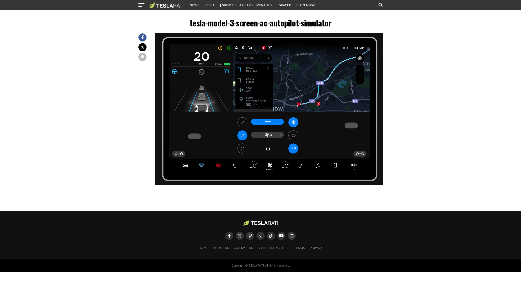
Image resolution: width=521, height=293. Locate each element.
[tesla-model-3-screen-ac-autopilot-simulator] (269, 184)
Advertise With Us (273, 248)
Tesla (210, 5)
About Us (221, 248)
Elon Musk (305, 5)
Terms (299, 248)
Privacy (316, 248)
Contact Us (243, 248)
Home (203, 248)
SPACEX (285, 5)
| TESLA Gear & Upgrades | (247, 5)
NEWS (194, 5)
